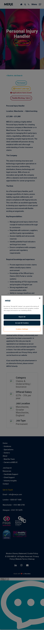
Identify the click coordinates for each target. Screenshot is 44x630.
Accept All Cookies (22, 323)
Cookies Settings (22, 329)
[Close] (39, 298)
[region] (22, 315)
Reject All (22, 317)
